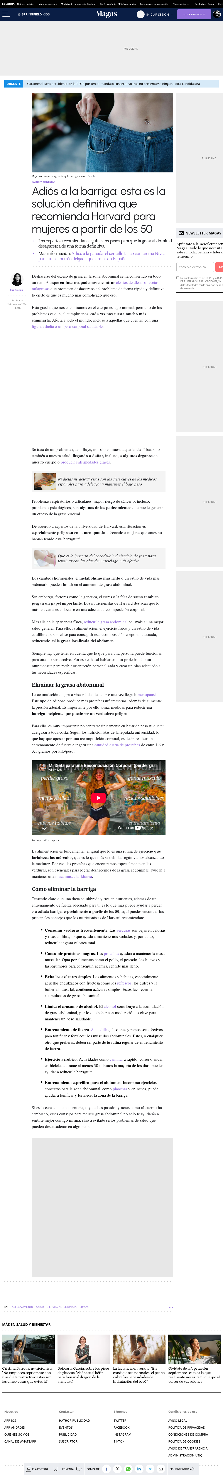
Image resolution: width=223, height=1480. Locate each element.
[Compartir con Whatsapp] (129, 1469)
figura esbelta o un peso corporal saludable (67, 326)
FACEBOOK (122, 1427)
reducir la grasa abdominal (106, 621)
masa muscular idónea (73, 876)
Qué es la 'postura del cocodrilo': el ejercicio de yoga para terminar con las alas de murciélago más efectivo (107, 558)
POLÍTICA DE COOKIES (184, 1441)
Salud (40, 1306)
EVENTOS (66, 1427)
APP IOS (10, 1420)
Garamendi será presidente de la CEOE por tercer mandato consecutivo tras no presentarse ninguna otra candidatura (113, 84)
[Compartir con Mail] (162, 1469)
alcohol (110, 1006)
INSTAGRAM (122, 1434)
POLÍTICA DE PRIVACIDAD (186, 1427)
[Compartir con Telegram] (151, 1469)
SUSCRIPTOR (68, 1441)
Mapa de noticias (48, 4)
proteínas (111, 953)
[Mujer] (111, 14)
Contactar (66, 1411)
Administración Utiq (185, 1455)
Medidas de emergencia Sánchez (78, 4)
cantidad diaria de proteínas (117, 744)
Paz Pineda (16, 290)
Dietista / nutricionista (61, 1306)
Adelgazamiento (22, 1306)
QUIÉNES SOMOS (16, 1434)
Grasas (83, 1306)
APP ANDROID (14, 1427)
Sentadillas (100, 1029)
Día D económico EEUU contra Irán (118, 4)
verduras (123, 930)
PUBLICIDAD (68, 1434)
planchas (120, 1088)
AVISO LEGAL (177, 1420)
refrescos (124, 983)
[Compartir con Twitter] (118, 1469)
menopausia (147, 694)
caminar (116, 1059)
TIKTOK (119, 1441)
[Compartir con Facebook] (107, 1469)
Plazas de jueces (181, 4)
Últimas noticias (25, 4)
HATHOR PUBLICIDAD (74, 1420)
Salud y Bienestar (43, 181)
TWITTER (120, 1420)
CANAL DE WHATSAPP (20, 1441)
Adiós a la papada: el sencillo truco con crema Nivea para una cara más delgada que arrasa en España (101, 256)
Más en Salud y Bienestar (26, 1324)
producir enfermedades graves (85, 462)
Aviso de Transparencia (188, 1448)
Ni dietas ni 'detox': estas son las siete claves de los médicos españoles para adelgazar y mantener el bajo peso (107, 481)
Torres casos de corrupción (154, 4)
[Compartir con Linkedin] (140, 1469)
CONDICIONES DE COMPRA (188, 1434)
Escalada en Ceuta (204, 4)
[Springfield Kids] (33, 14)
